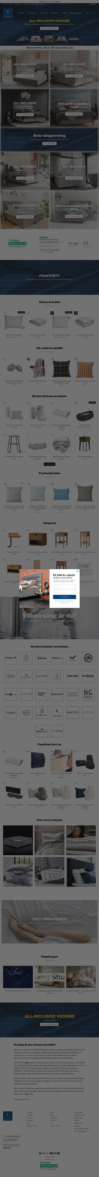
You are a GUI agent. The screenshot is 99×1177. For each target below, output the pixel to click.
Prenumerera (64, 597)
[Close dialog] (77, 571)
